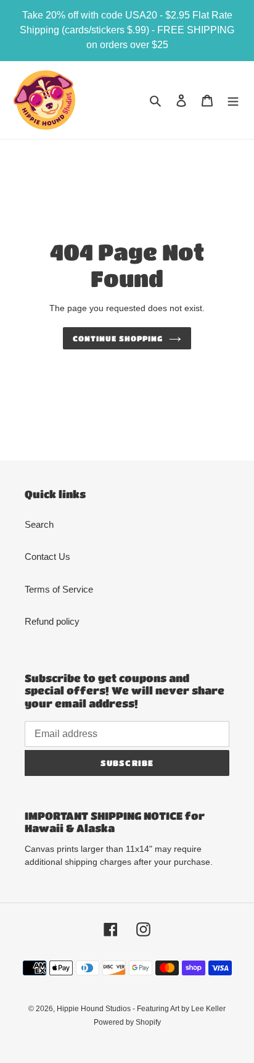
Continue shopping (118, 338)
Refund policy (52, 621)
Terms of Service (59, 589)
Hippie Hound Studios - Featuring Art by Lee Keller (141, 1008)
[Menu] (233, 100)
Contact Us (47, 556)
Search (39, 524)
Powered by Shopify (127, 1022)
